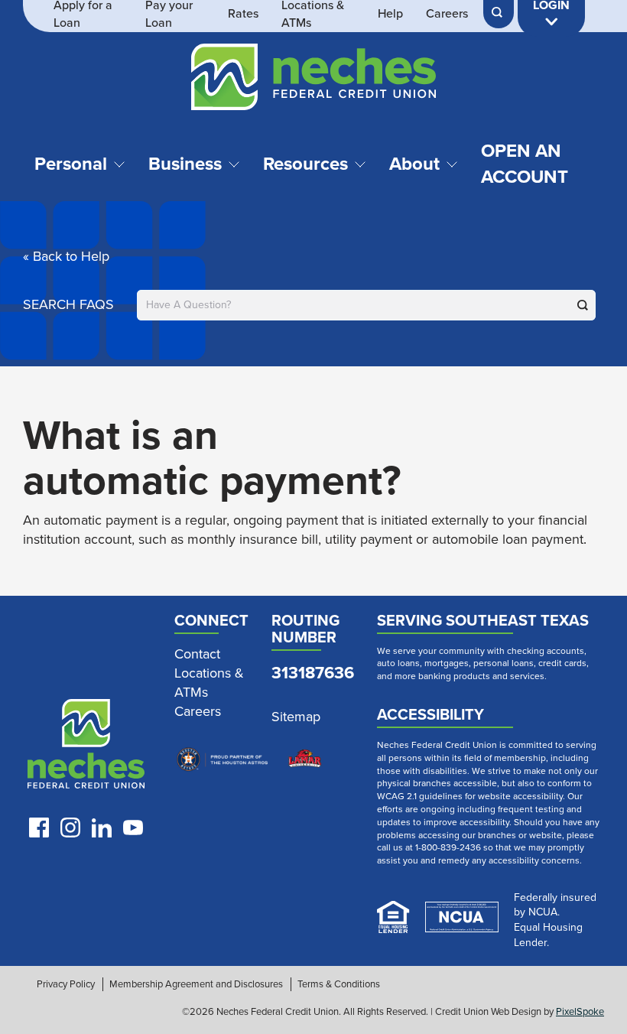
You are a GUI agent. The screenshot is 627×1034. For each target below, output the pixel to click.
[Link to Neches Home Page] (86, 747)
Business (185, 163)
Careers (447, 13)
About (414, 163)
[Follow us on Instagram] (70, 827)
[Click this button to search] (582, 305)
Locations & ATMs (209, 683)
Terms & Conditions (338, 984)
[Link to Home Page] (313, 79)
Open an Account (524, 163)
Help (390, 13)
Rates (243, 13)
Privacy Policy (66, 984)
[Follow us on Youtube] (133, 827)
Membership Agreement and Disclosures (196, 984)
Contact (197, 654)
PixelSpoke (580, 1011)
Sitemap (295, 717)
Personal (70, 163)
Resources (305, 163)
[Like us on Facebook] (39, 827)
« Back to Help (66, 256)
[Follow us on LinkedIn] (102, 827)
